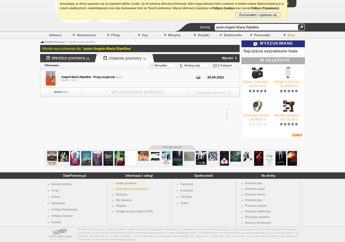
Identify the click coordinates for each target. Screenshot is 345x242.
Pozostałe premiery (257, 217)
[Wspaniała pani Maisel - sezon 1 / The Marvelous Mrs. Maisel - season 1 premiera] (97, 153)
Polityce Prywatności (265, 8)
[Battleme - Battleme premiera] (155, 153)
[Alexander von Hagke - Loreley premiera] (189, 153)
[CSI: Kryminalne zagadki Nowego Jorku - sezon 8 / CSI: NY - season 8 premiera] (201, 153)
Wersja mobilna (61, 184)
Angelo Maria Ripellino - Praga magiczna (88, 77)
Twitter (184, 203)
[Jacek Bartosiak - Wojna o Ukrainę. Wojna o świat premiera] (52, 153)
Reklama (121, 194)
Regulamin (58, 203)
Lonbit (68, 236)
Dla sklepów (124, 200)
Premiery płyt (253, 200)
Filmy (115, 35)
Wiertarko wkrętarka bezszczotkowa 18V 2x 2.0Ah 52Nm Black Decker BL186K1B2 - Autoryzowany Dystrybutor (288, 115)
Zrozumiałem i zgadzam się (258, 15)
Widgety (121, 205)
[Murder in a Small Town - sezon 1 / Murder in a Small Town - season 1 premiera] (86, 153)
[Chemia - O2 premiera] (247, 153)
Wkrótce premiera (70, 58)
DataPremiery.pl (74, 175)
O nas (55, 190)
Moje (291, 35)
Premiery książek (256, 205)
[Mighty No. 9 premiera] (213, 153)
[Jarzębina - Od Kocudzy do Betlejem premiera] (143, 153)
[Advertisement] (139, 114)
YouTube (186, 197)
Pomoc (55, 197)
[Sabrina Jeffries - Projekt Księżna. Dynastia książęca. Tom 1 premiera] (75, 153)
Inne (74, 80)
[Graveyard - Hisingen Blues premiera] (235, 153)
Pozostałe (262, 35)
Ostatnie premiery (127, 58)
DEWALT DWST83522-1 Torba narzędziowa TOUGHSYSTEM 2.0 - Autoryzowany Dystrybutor (257, 82)
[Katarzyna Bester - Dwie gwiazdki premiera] (166, 153)
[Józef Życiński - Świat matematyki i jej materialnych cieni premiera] (292, 153)
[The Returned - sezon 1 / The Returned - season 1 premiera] (280, 153)
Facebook (186, 184)
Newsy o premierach (258, 222)
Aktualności (86, 35)
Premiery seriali (255, 189)
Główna (55, 35)
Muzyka (174, 35)
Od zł (257, 86)
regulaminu (130, 239)
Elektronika (233, 35)
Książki (203, 35)
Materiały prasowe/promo (132, 189)
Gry (145, 35)
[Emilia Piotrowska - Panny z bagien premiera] (177, 153)
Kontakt (56, 222)
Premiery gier (253, 183)
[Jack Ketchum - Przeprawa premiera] (259, 153)
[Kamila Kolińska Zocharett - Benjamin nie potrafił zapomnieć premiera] (119, 153)
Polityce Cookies (223, 8)
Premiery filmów (255, 194)
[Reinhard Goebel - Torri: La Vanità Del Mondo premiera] (63, 153)
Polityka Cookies (62, 216)
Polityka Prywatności (64, 209)
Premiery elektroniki (257, 211)
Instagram (186, 190)
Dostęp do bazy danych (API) (134, 211)
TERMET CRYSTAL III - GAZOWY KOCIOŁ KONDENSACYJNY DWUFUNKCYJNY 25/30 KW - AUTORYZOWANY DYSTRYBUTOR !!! (288, 82)
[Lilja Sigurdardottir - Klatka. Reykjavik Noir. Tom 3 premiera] (108, 153)
